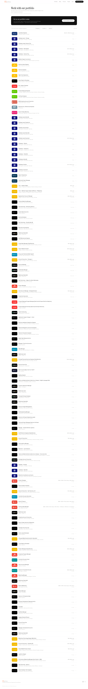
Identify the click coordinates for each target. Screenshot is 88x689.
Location (44, 28)
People (68, 1)
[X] (85, 681)
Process (64, 1)
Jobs (73, 1)
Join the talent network (68, 20)
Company (37, 28)
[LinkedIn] (83, 681)
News (60, 1)
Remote (50, 28)
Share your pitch (79, 1)
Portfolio (55, 1)
